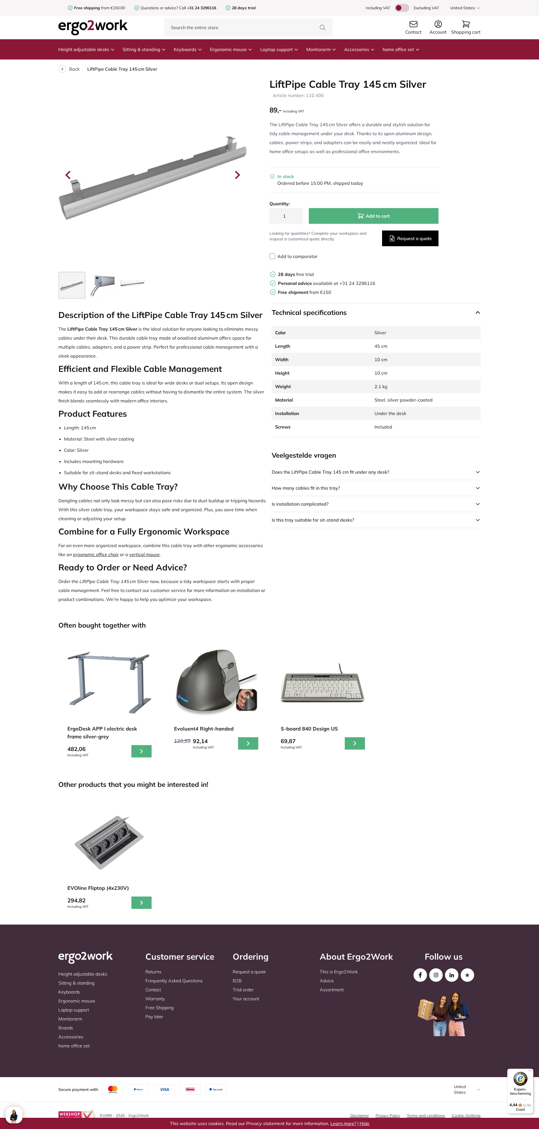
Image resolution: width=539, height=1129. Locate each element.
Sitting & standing (141, 49)
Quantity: (280, 203)
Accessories (356, 49)
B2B (237, 980)
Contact (153, 989)
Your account (246, 998)
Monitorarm (318, 49)
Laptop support (276, 49)
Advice (327, 980)
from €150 (304, 292)
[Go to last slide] (68, 175)
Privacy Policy (388, 1115)
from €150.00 (99, 7)
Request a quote (414, 238)
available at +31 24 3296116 (326, 283)
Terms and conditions (426, 1115)
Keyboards (185, 49)
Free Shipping (159, 1007)
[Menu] (530, 1072)
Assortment (332, 989)
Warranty (155, 998)
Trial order (243, 989)
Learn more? (343, 1123)
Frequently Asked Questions (174, 980)
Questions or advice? (159, 7)
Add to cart (378, 216)
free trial (296, 274)
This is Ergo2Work (339, 971)
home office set (398, 49)
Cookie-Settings (466, 1115)
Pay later (154, 1016)
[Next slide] (237, 175)
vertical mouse (144, 554)
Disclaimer (359, 1115)
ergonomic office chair (96, 554)
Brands (65, 1028)
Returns (153, 971)
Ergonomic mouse (228, 49)
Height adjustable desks (83, 49)
